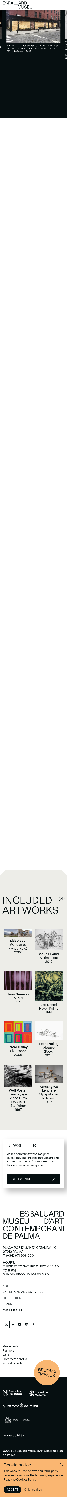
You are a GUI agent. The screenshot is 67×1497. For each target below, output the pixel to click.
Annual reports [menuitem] (13, 1363)
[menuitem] (6, 1287)
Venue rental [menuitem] (11, 1346)
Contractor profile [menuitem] (15, 1359)
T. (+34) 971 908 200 (18, 1256)
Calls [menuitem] (6, 1355)
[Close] (61, 1464)
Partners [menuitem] (8, 1350)
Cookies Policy (26, 1479)
